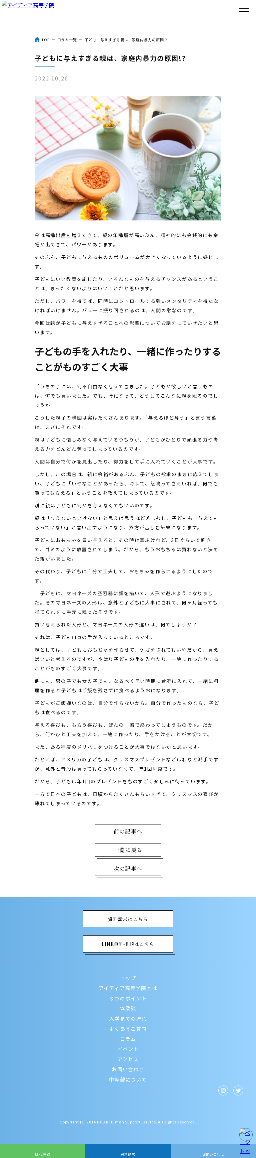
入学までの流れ (128, 1018)
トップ (128, 977)
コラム (128, 1038)
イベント (128, 1048)
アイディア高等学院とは (128, 987)
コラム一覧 (67, 39)
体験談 (128, 1008)
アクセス (128, 1059)
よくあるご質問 (128, 1028)
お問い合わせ (128, 1069)
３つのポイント (128, 998)
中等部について (128, 1079)
